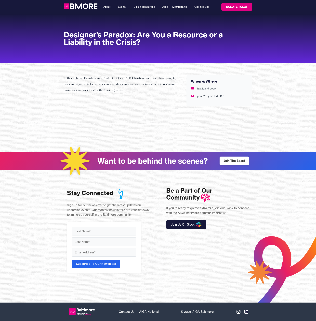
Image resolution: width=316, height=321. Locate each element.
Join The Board (234, 161)
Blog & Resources (144, 6)
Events (122, 6)
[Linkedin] (246, 311)
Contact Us (126, 311)
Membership (179, 6)
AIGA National (149, 311)
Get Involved (201, 6)
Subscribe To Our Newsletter (96, 263)
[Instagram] (238, 311)
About (107, 6)
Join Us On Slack (183, 224)
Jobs (165, 6)
